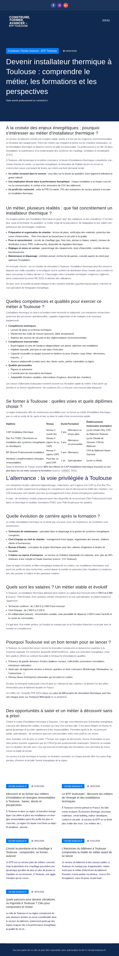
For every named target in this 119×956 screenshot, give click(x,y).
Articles (106, 20)
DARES (66, 470)
